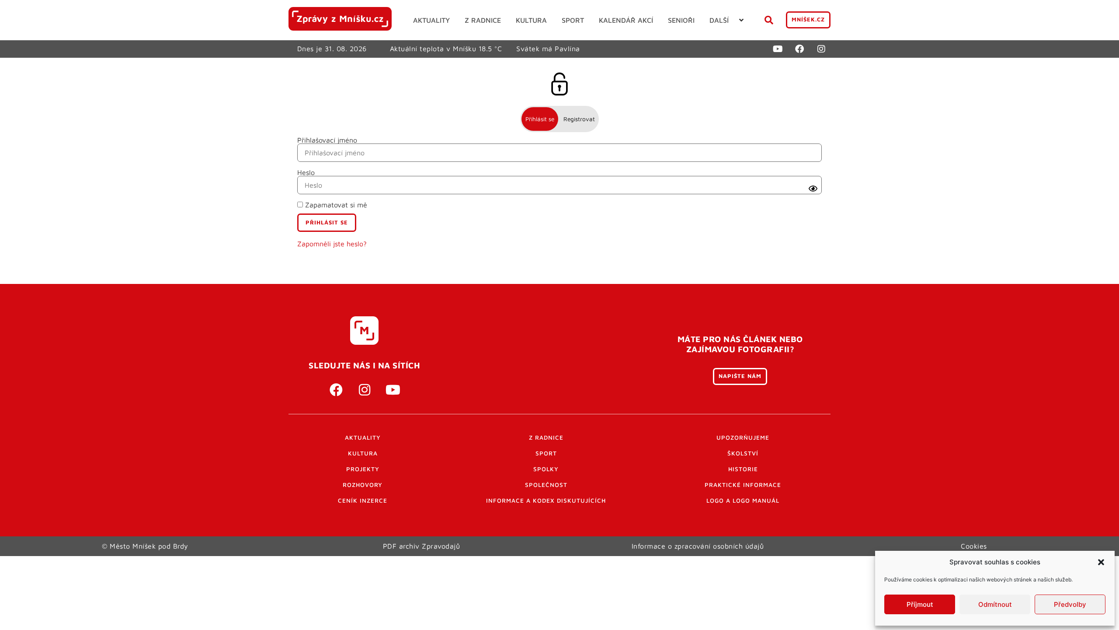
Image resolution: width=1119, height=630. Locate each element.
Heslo (306, 172)
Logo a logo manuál (742, 500)
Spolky (546, 469)
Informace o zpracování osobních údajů (698, 546)
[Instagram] (821, 49)
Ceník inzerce (362, 500)
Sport (546, 453)
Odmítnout (995, 604)
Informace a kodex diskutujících (546, 500)
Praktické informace (743, 484)
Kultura (363, 453)
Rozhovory (362, 484)
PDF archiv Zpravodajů (421, 546)
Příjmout (920, 604)
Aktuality (363, 437)
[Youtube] (777, 49)
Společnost (546, 484)
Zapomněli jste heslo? (332, 244)
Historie (743, 469)
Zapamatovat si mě (335, 204)
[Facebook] (799, 49)
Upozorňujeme (742, 437)
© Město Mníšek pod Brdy (145, 546)
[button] (1101, 562)
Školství (742, 453)
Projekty (362, 469)
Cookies (974, 546)
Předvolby (1070, 604)
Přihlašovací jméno (327, 140)
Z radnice (546, 437)
